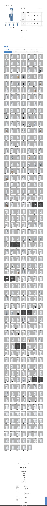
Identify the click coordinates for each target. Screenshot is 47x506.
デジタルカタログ (25, 486)
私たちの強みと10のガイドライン (19, 498)
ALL (8, 49)
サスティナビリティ (26, 488)
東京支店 (23, 472)
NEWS (16, 494)
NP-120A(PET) (19, 49)
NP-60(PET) (16, 49)
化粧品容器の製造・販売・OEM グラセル (23, 505)
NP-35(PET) (13, 49)
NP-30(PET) (11, 49)
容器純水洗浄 (17, 491)
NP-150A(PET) (23, 49)
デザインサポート (17, 487)
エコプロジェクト (17, 492)
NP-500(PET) (37, 49)
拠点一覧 (17, 500)
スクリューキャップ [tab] (26, 51)
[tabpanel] (23, 250)
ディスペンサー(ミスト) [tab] (15, 51)
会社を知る (25, 492)
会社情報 (17, 499)
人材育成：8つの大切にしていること (27, 493)
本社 (23, 470)
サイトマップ (25, 502)
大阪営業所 (23, 474)
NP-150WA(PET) (30, 49)
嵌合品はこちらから (40, 8)
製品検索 (9, 5)
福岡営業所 (23, 476)
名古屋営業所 (23, 478)
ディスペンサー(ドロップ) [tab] (8, 51)
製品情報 (6, 5)
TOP (4, 5)
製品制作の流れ (17, 485)
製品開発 (17, 486)
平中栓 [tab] (37, 51)
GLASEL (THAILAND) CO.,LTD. (23, 480)
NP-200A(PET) (33, 49)
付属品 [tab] (6, 46)
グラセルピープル (25, 494)
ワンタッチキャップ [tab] (32, 51)
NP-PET (11, 5)
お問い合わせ (25, 497)
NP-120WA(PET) (26, 49)
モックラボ (17, 488)
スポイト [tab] (21, 51)
